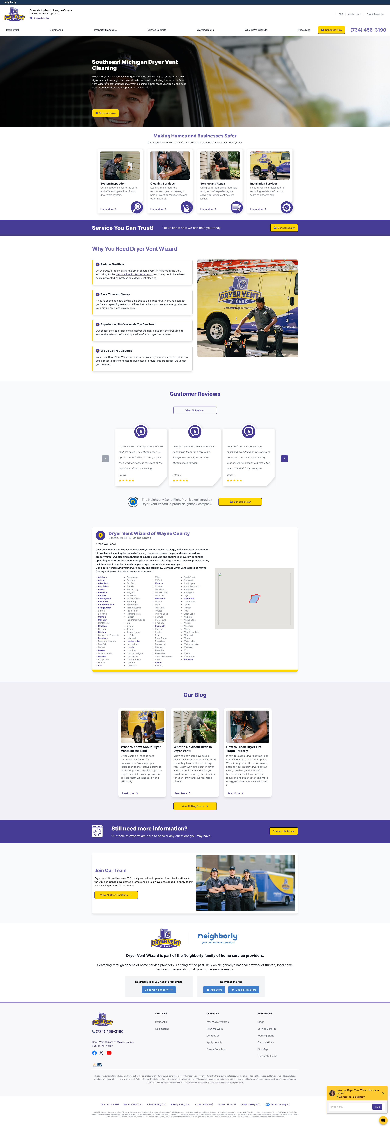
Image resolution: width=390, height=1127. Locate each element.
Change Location (41, 18)
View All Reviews (195, 410)
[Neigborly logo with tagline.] (217, 938)
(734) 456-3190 (110, 1031)
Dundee (102, 656)
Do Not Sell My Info (250, 1104)
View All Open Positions (114, 894)
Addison (102, 577)
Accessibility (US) (204, 1104)
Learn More (106, 209)
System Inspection (112, 183)
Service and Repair (212, 183)
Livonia (130, 647)
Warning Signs (266, 1035)
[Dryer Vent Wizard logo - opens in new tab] (166, 938)
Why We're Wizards (217, 1021)
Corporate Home (267, 1056)
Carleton (102, 620)
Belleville (102, 592)
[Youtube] (109, 1053)
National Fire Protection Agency (134, 274)
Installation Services (264, 183)
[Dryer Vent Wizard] (14, 14)
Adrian (101, 580)
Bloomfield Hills (106, 604)
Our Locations (266, 1042)
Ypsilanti (188, 659)
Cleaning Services (162, 183)
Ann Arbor (103, 586)
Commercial (162, 1028)
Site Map (263, 1049)
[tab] (12, 30)
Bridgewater (104, 607)
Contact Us (213, 1035)
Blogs (261, 1021)
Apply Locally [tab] (355, 14)
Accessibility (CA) (227, 1104)
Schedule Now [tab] (333, 29)
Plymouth (160, 626)
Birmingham (104, 598)
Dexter (101, 650)
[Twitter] (101, 1053)
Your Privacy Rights (280, 1104)
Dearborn (103, 638)
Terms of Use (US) (109, 1104)
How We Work (214, 1028)
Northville (160, 598)
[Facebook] (94, 1053)
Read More (128, 793)
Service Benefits (267, 1028)
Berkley (102, 595)
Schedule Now (107, 113)
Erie (100, 665)
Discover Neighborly (156, 989)
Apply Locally (214, 1042)
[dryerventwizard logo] (118, 1019)
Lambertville (133, 641)
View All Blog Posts (192, 806)
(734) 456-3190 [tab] (368, 30)
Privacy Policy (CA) (180, 1104)
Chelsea (102, 626)
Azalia (101, 589)
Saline (158, 662)
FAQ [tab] (341, 14)
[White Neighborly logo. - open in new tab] (10, 2)
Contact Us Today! (284, 831)
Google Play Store (246, 989)
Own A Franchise (216, 1049)
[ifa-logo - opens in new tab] (97, 1065)
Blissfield (103, 601)
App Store (216, 989)
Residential (161, 1021)
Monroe (159, 583)
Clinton (102, 632)
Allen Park (103, 583)
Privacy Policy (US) (156, 1104)
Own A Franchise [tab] (375, 14)
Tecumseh (189, 598)
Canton (102, 616)
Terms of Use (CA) (133, 1104)
